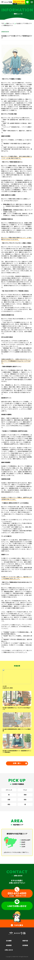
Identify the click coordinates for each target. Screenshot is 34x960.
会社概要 (9, 941)
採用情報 (25, 945)
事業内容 (25, 941)
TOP (2, 23)
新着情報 (9, 945)
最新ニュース (10, 23)
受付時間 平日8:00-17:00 (17, 892)
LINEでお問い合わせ (17, 904)
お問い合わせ (9, 950)
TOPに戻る (18, 925)
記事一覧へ (17, 763)
